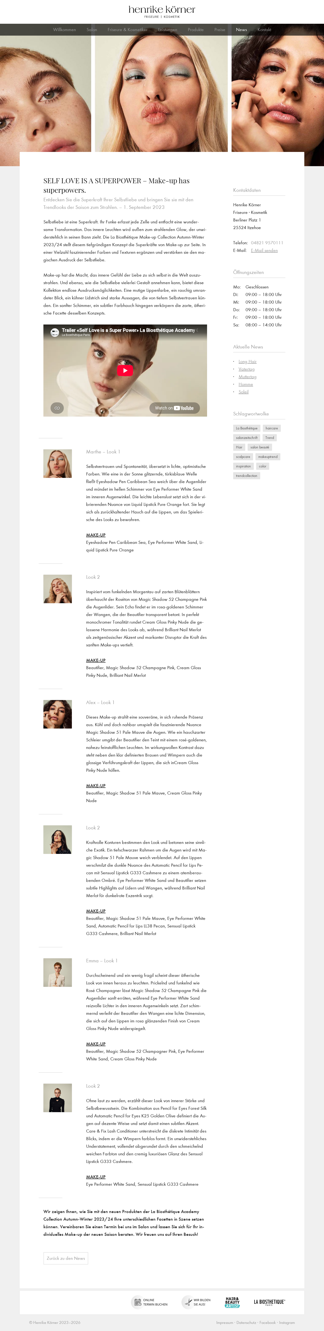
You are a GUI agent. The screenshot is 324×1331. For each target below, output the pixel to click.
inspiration (243, 466)
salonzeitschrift (246, 437)
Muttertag (248, 376)
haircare (272, 428)
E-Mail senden (264, 250)
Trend (269, 437)
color (262, 466)
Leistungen (167, 29)
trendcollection (246, 475)
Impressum (224, 1322)
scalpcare (243, 456)
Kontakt (264, 29)
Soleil (244, 392)
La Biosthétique (247, 428)
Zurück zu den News (66, 1258)
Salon (92, 29)
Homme (246, 384)
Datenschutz (246, 1322)
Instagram (287, 1322)
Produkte (196, 29)
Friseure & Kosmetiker (128, 29)
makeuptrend (268, 456)
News (241, 29)
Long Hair (248, 361)
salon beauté (259, 447)
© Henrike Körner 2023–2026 (54, 1322)
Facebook (267, 1322)
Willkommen (64, 29)
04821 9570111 (267, 242)
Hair (239, 447)
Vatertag (247, 369)
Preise (219, 29)
